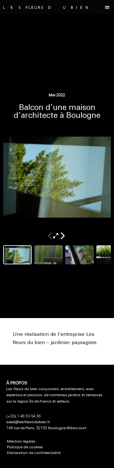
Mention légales (21, 442)
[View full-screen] (57, 234)
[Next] (63, 234)
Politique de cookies (25, 447)
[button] (107, 7)
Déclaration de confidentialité (33, 453)
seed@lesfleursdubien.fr (28, 422)
